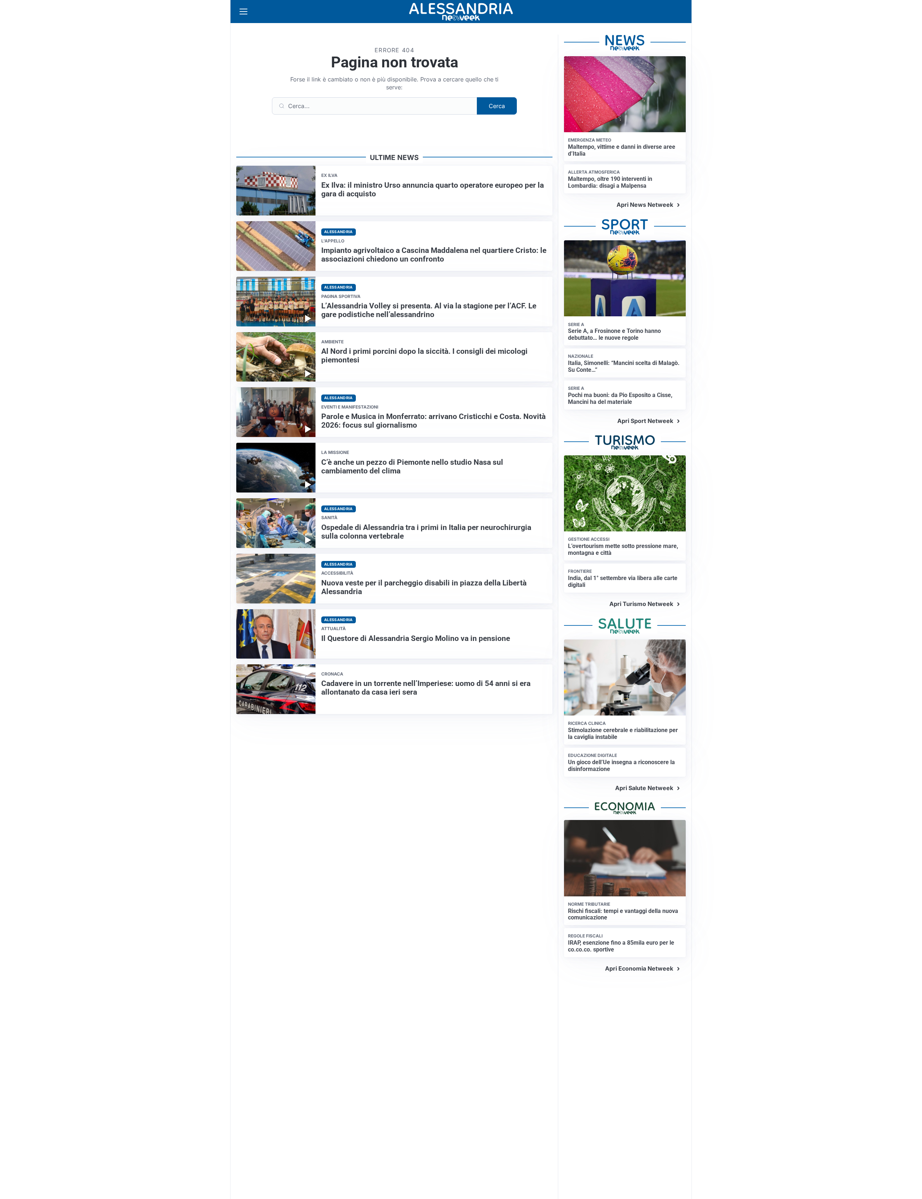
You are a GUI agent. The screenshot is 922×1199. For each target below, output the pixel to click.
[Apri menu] (243, 11)
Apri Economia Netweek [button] (639, 968)
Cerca (497, 106)
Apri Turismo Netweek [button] (641, 603)
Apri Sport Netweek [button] (645, 420)
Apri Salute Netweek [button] (644, 788)
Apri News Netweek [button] (645, 204)
